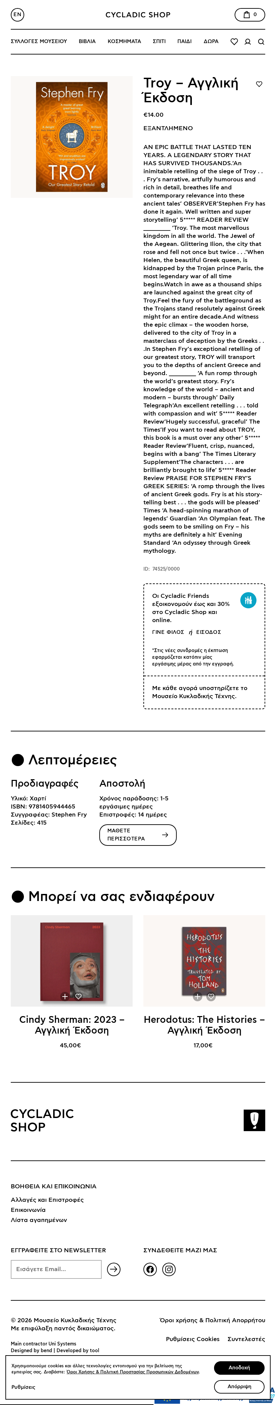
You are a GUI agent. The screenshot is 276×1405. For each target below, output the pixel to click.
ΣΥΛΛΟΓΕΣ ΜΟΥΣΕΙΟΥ (39, 41)
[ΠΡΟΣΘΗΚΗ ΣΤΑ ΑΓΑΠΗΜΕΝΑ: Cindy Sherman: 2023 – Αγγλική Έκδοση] (78, 996)
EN (17, 14)
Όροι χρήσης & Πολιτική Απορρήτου (212, 1321)
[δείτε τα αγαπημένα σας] (234, 42)
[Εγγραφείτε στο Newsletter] (113, 1269)
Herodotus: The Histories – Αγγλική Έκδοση (204, 1025)
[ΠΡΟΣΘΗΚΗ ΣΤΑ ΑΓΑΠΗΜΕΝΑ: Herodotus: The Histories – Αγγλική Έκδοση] (211, 996)
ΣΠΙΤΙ (159, 41)
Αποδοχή (239, 1367)
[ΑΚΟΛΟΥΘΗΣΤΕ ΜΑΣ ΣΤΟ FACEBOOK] (150, 1269)
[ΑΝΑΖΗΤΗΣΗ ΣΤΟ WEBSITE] (261, 42)
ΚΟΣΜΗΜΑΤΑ (124, 41)
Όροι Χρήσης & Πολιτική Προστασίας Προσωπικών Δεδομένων (133, 1372)
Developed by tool (78, 1350)
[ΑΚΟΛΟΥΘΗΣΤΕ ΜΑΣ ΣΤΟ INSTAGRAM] (169, 1269)
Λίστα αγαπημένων (39, 1220)
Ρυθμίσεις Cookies (192, 1339)
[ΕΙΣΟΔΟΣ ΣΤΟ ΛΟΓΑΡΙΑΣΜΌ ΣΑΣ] (248, 42)
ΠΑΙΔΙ (184, 41)
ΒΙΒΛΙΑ (87, 41)
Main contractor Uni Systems (43, 1344)
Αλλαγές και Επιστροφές (47, 1200)
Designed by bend (31, 1350)
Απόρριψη (239, 1386)
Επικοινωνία (28, 1210)
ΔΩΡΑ (211, 41)
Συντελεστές (246, 1339)
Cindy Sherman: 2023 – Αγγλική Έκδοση (72, 1025)
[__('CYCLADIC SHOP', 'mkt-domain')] (138, 14)
